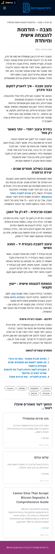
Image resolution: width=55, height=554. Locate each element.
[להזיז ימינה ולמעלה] (3, 2)
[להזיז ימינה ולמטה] (3, 3)
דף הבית (48, 22)
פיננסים (34, 393)
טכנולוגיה (46, 393)
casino (47, 388)
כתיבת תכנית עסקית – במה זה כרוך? (27, 358)
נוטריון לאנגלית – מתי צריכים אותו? (27, 376)
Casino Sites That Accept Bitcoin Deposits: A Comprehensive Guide (31, 497)
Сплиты (10, 388)
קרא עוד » (45, 438)
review (22, 388)
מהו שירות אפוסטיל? (35, 418)
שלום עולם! (41, 457)
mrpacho (34, 388)
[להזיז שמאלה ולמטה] (2, 3)
